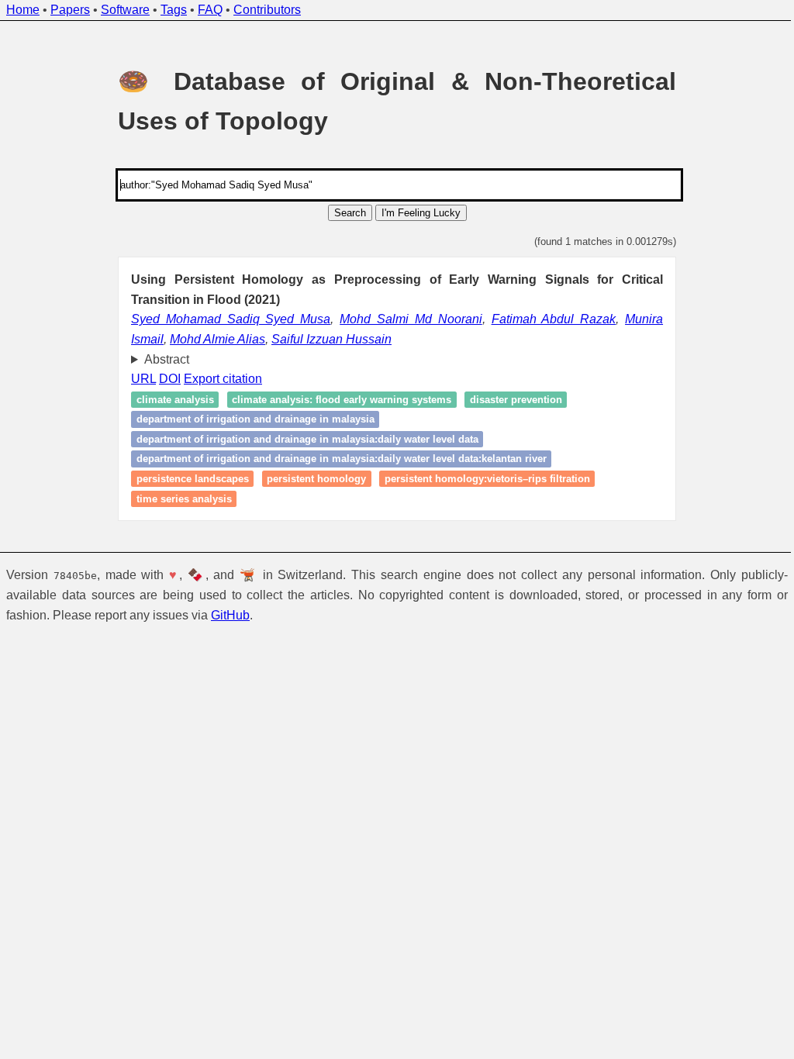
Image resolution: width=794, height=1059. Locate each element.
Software (125, 9)
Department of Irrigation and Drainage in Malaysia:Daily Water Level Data (301, 439)
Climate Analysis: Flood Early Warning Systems (336, 399)
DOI (164, 378)
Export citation (217, 378)
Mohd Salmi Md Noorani (411, 319)
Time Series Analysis (178, 499)
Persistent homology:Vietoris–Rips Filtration (481, 479)
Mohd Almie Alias (217, 339)
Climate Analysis (169, 399)
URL (138, 378)
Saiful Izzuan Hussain (331, 339)
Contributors (267, 9)
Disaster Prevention (510, 399)
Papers (70, 9)
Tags (174, 9)
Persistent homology (311, 479)
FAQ (210, 9)
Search (350, 213)
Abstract (160, 359)
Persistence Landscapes (186, 479)
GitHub (230, 615)
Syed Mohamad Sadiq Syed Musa (230, 319)
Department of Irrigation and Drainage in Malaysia (249, 419)
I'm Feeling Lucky (421, 213)
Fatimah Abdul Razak (554, 319)
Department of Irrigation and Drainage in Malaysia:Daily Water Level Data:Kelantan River (335, 459)
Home (23, 9)
